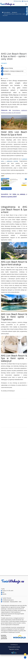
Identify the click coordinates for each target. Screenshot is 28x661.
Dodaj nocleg (18, 1)
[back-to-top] (25, 657)
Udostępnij (4, 63)
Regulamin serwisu (14, 649)
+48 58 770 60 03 (6, 598)
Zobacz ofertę (6, 188)
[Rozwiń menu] (26, 4)
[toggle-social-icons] (25, 654)
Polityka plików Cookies (14, 647)
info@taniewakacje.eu (8, 600)
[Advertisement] (14, 37)
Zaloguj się (25, 1)
